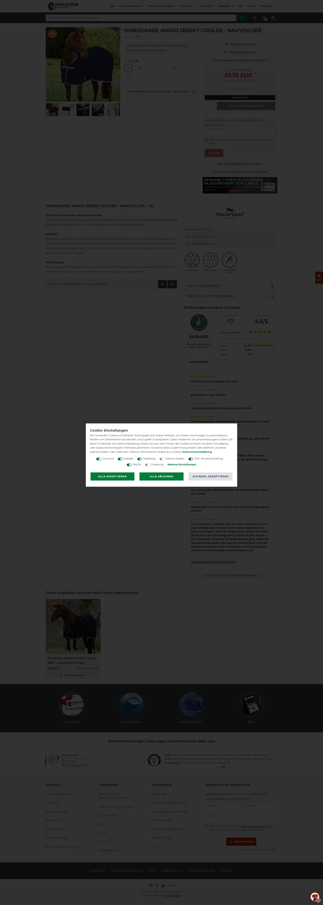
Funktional (157, 464)
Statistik (128, 458)
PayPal (137, 464)
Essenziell (108, 458)
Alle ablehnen (161, 476)
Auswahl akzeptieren (210, 476)
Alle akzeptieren (112, 476)
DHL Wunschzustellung (208, 458)
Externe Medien (175, 458)
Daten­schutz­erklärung (197, 451)
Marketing (149, 458)
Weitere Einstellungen (181, 464)
